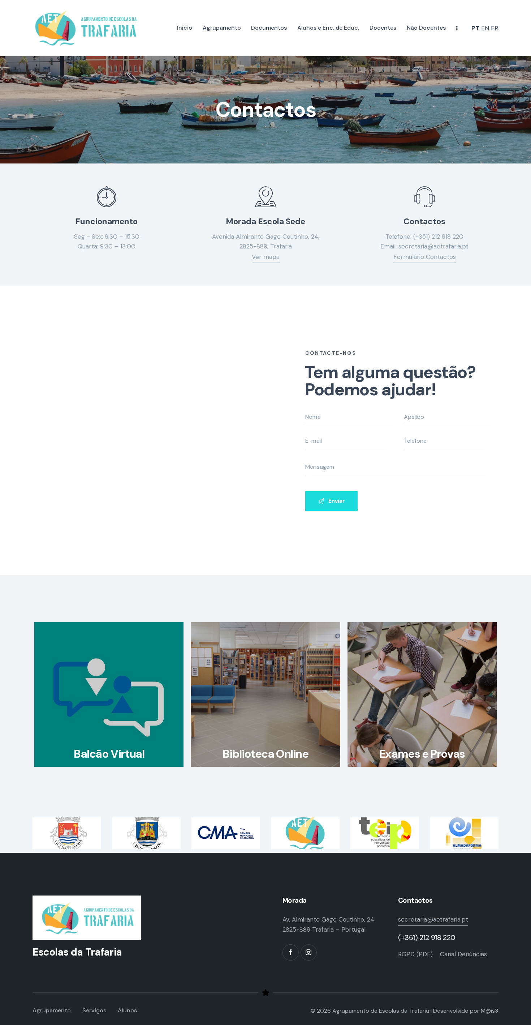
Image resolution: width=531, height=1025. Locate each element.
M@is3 (489, 1011)
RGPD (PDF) (415, 954)
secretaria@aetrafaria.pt (433, 246)
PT (475, 28)
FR (494, 28)
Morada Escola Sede (265, 221)
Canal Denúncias (463, 954)
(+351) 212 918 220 (438, 237)
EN (485, 28)
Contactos (424, 221)
